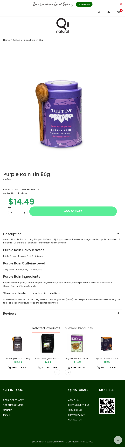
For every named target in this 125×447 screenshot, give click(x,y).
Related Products (46, 328)
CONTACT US (75, 419)
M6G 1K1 (7, 414)
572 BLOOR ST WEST (13, 400)
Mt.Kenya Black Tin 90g (18, 358)
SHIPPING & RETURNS (78, 405)
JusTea (7, 179)
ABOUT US (73, 400)
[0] (118, 12)
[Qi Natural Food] (62, 26)
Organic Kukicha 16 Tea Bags (80, 358)
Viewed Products (79, 328)
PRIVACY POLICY (76, 414)
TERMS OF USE (75, 410)
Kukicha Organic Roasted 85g (51, 358)
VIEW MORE (84, 4)
